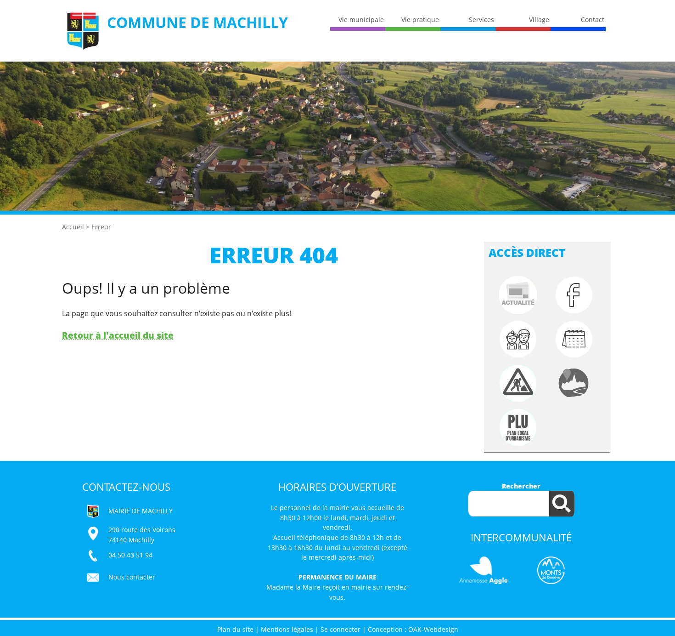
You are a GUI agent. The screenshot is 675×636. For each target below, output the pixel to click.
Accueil (73, 226)
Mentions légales (287, 629)
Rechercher (521, 486)
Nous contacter (131, 577)
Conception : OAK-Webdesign (413, 629)
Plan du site (235, 629)
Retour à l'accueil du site (118, 335)
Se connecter (340, 629)
